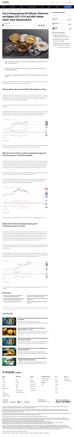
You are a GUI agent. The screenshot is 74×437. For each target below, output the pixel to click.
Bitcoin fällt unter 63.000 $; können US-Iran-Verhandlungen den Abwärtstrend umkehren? (32, 349)
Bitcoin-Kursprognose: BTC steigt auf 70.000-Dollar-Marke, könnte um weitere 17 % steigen (31, 328)
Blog (42, 6)
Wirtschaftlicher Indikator (20, 392)
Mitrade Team (9, 27)
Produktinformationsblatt (23, 433)
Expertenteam (66, 378)
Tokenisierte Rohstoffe (6, 395)
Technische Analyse (19, 390)
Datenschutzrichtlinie (14, 433)
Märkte (3, 6)
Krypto (17, 388)
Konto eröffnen (68, 6)
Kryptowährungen (5, 388)
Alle (16, 378)
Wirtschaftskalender (45, 378)
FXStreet (7, 25)
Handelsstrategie (44, 380)
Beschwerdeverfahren (6, 433)
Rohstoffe (4, 382)
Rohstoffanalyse (33, 390)
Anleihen (3, 392)
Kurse (42, 384)
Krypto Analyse (18, 10)
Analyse (21, 6)
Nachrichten (12, 6)
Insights (4, 10)
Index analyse (32, 384)
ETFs (3, 390)
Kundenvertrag (46, 433)
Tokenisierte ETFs (5, 394)
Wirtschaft (32, 380)
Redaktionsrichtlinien (68, 380)
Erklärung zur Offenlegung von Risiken (36, 433)
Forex (3, 380)
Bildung (49, 6)
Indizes (3, 386)
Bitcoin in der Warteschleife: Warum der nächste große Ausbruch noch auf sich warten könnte (33, 339)
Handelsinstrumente (32, 6)
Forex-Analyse (32, 388)
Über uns (57, 6)
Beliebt (3, 378)
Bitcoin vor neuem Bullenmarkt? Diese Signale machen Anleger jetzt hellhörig (32, 318)
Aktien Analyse (32, 382)
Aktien (3, 384)
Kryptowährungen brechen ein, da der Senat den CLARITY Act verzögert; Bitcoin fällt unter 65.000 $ (32, 359)
